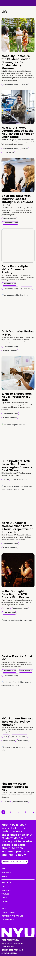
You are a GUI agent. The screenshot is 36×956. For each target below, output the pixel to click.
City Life (6, 479)
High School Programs (12, 950)
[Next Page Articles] (33, 812)
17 (25, 812)
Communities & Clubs (10, 84)
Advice (5, 876)
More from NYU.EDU (10, 940)
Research (24, 84)
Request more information (13, 861)
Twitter (5, 886)
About (4, 908)
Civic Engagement (25, 671)
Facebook (6, 890)
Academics (6, 872)
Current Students (9, 613)
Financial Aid (8, 947)
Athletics (6, 609)
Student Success (10, 953)
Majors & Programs (10, 350)
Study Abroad (23, 740)
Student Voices (8, 152)
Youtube (5, 894)
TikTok (4, 898)
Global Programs (9, 740)
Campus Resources (9, 219)
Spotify (5, 902)
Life (3, 869)
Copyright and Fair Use (12, 916)
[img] (18, 35)
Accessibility (8, 920)
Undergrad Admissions (12, 943)
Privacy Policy (8, 912)
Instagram (6, 883)
